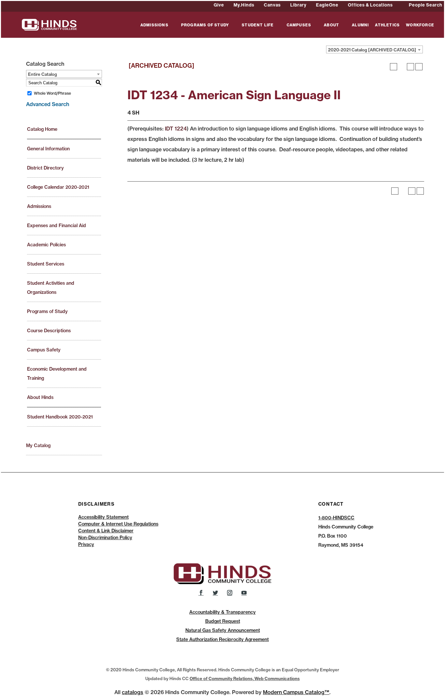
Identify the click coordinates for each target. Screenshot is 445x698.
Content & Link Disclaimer (106, 531)
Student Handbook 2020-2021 (60, 417)
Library (298, 5)
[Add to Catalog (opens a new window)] (393, 66)
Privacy (86, 544)
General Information (48, 149)
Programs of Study (47, 311)
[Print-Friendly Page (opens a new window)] (410, 66)
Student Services (45, 264)
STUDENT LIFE (258, 25)
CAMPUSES (299, 25)
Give (219, 5)
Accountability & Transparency (222, 612)
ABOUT (331, 25)
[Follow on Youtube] (244, 592)
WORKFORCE (420, 25)
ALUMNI (360, 25)
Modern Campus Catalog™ (296, 692)
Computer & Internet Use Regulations (118, 524)
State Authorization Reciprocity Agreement (222, 639)
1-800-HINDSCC (336, 518)
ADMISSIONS (154, 25)
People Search (425, 5)
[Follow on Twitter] (215, 592)
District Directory (45, 168)
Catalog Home (42, 129)
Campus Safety (44, 350)
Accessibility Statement (103, 517)
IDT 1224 (176, 128)
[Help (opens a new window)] (419, 66)
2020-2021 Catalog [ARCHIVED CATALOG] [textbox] (372, 49)
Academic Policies (46, 245)
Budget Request (222, 621)
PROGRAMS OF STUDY (205, 25)
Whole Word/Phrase (52, 93)
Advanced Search (47, 104)
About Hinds (40, 397)
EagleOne (327, 5)
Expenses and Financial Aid (56, 225)
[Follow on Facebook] (201, 592)
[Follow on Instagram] (229, 592)
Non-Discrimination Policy (105, 538)
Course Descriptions (49, 331)
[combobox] (374, 49)
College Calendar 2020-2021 (58, 187)
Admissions (39, 206)
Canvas (272, 5)
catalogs (132, 692)
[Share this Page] (402, 66)
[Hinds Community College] (49, 24)
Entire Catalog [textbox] (42, 74)
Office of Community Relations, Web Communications (245, 678)
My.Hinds (244, 5)
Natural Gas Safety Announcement (222, 630)
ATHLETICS (387, 25)
